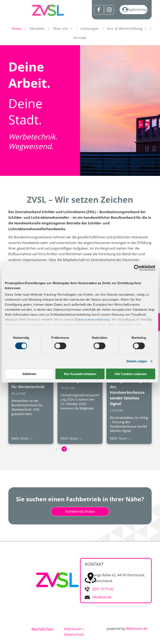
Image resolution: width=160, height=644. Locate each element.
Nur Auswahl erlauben (80, 374)
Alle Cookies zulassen (131, 374)
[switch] (60, 346)
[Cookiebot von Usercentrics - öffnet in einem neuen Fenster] (137, 268)
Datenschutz (74, 634)
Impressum (73, 628)
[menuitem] (17, 28)
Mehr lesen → (22, 438)
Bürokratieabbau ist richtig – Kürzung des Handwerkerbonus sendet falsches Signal (129, 389)
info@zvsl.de (102, 597)
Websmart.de (136, 628)
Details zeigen (136, 361)
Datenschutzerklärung (92, 319)
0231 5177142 (103, 589)
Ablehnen (29, 374)
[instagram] (109, 10)
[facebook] (99, 10)
